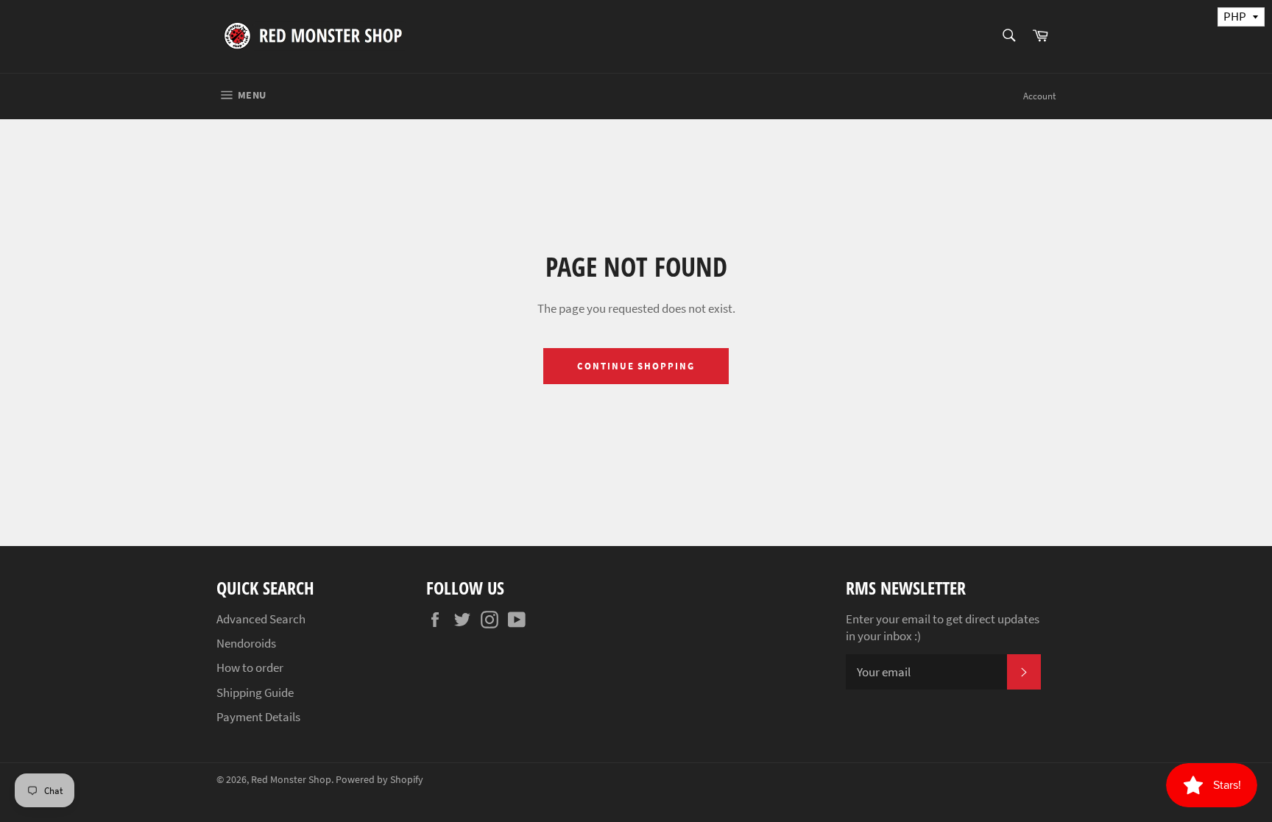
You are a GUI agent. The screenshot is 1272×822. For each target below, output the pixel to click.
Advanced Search (260, 619)
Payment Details (258, 717)
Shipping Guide (255, 692)
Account (1039, 96)
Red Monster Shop (291, 779)
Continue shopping (636, 366)
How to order (249, 667)
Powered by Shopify (379, 779)
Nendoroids (246, 643)
